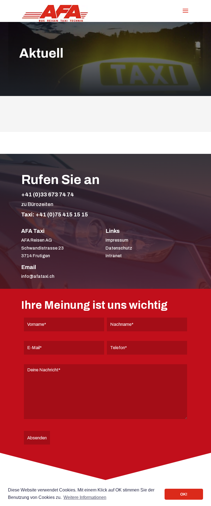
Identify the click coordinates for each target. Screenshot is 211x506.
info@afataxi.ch (37, 276)
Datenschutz (119, 248)
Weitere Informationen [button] (84, 497)
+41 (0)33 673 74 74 (47, 194)
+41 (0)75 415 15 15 (61, 214)
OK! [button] (183, 494)
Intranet (114, 255)
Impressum (117, 240)
